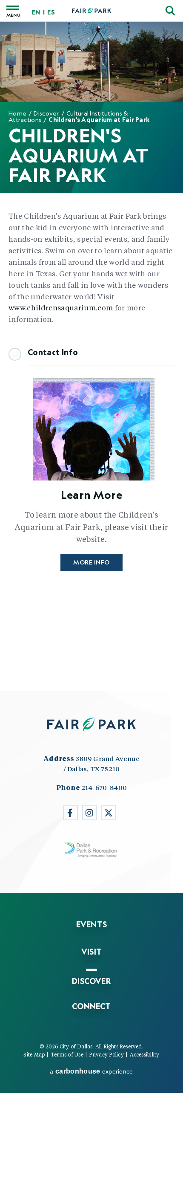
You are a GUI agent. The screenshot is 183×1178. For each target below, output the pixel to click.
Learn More (92, 494)
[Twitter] (108, 812)
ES (50, 12)
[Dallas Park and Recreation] (91, 850)
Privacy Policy (106, 1054)
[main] (91, 356)
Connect (91, 1006)
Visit (91, 951)
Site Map (34, 1054)
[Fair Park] (91, 11)
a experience (91, 1071)
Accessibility (145, 1054)
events (91, 924)
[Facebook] (70, 812)
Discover (46, 113)
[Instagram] (89, 812)
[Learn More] (91, 431)
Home (17, 113)
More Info (91, 562)
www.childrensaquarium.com (61, 307)
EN (36, 12)
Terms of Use (67, 1054)
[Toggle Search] (170, 10)
